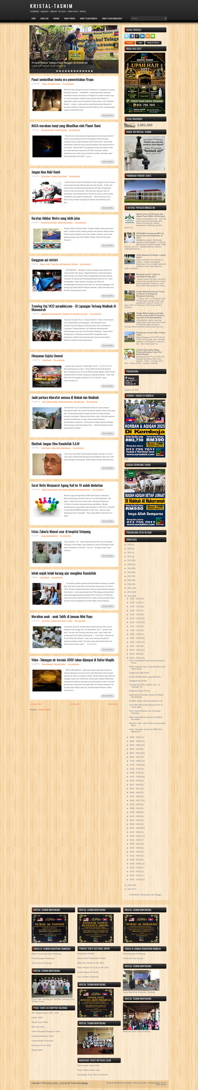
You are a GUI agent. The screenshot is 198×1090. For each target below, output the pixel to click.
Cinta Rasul (45, 176)
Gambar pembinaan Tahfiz (43, 1036)
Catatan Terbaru (36, 704)
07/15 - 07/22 (135, 769)
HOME (34, 18)
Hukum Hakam (52, 402)
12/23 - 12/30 (135, 603)
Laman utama (75, 704)
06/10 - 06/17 (135, 789)
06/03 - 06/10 (135, 792)
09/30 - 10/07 (135, 650)
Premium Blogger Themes (157, 1083)
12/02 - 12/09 (135, 614)
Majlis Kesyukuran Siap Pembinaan (46, 954)
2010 (129, 889)
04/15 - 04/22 (135, 820)
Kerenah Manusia (66, 402)
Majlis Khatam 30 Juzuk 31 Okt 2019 (92, 967)
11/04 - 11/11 (135, 630)
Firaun (44, 84)
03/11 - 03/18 (135, 840)
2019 (129, 568)
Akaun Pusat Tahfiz (40, 1022)
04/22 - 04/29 (135, 816)
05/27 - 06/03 (135, 796)
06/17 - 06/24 (135, 785)
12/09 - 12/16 (135, 611)
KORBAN (56, 18)
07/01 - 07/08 (135, 777)
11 (86, 71)
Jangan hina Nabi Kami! (45, 172)
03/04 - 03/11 (135, 844)
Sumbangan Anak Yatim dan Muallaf (92, 1075)
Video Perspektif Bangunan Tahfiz (46, 1031)
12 (89, 71)
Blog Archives (153, 43)
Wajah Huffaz (37, 1050)
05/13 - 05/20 (135, 804)
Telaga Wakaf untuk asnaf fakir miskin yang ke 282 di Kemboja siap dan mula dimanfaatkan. (150, 315)
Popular (130, 43)
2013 (129, 592)
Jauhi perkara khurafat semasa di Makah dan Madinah (65, 397)
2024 (129, 549)
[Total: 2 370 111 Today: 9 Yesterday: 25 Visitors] (131, 388)
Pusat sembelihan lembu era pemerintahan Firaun (62, 79)
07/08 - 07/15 (135, 773)
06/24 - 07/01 (135, 781)
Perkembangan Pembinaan (43, 958)
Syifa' (48, 264)
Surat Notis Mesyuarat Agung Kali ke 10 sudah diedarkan (67, 485)
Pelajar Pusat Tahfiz (59, 176)
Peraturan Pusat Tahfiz (41, 1045)
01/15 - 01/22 (135, 871)
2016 (129, 580)
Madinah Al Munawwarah (51, 314)
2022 (129, 556)
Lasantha (143, 1083)
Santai (69, 621)
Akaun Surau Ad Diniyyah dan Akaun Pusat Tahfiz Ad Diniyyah (150, 215)
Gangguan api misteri (44, 259)
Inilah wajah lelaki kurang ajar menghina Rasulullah (63, 573)
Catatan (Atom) (44, 709)
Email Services (161, 1085)
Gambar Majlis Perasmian (42, 1041)
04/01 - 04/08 (135, 828)
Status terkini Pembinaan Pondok (91, 958)
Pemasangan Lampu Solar (88, 1065)
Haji (43, 402)
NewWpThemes (120, 1083)
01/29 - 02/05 (135, 864)
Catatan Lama (113, 704)
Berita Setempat (69, 490)
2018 (129, 572)
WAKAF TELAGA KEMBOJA (88, 18)
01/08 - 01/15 (135, 875)
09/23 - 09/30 (135, 654)
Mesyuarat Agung (83, 490)
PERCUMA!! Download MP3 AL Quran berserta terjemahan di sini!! (150, 235)
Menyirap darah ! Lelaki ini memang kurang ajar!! (148, 275)
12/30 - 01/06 (135, 599)
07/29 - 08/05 (135, 761)
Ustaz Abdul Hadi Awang (61, 448)
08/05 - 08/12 (135, 757)
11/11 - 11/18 (135, 626)
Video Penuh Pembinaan (42, 963)
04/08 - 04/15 (135, 824)
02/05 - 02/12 (135, 860)
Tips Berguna (79, 402)
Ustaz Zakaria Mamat (49, 536)
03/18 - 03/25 (135, 836)
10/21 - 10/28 (135, 638)
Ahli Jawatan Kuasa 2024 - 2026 (45, 1013)
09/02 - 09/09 (135, 741)
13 (92, 71)
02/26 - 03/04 (135, 848)
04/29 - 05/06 (135, 812)
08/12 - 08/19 (135, 753)
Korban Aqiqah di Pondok (87, 972)
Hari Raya (46, 621)
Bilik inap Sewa (38, 1027)
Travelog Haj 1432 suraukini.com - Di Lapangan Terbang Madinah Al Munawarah (73, 307)
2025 (129, 545)
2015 (129, 584)
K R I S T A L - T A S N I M (51, 5)
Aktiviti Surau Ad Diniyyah (52, 490)
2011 (129, 885)
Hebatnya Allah (61, 130)
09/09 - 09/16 (135, 737)
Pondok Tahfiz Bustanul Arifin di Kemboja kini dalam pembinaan (71, 62)
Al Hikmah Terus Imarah (133, 958)
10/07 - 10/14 (135, 646)
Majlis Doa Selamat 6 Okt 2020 (90, 963)
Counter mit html (131, 390)
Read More (107, 115)
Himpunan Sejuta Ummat (47, 355)
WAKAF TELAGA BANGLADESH (112, 18)
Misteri (42, 264)
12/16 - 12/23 (135, 606)
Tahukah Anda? (54, 84)
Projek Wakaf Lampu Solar (88, 1070)
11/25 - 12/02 (135, 618)
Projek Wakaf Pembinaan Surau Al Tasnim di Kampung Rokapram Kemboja (150, 294)
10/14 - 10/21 (135, 642)
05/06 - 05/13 (135, 808)
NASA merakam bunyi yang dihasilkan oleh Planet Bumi (66, 125)
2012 (129, 596)
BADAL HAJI (44, 18)
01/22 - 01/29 (135, 868)
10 (83, 71)
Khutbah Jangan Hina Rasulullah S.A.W (55, 443)
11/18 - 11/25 (135, 622)
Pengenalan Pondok (85, 954)
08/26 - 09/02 (135, 745)
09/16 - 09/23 (135, 658)
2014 (129, 588)
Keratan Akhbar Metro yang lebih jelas (55, 218)
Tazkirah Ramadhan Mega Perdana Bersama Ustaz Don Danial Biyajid (149, 352)
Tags (140, 43)
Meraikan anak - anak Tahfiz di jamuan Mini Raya (61, 616)
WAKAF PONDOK (69, 18)
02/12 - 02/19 (135, 856)
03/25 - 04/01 (135, 832)
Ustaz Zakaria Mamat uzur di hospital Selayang (61, 531)
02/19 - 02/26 (135, 852)
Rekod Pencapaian (65, 223)
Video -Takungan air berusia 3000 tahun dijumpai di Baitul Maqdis (72, 659)
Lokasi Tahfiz (37, 1017)
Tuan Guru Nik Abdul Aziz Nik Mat (64, 264)
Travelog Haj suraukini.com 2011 (75, 314)
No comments (68, 84)
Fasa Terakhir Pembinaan (88, 977)
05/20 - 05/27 (135, 800)
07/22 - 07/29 (135, 765)
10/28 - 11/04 (135, 634)
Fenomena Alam (47, 130)
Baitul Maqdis (47, 664)
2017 (129, 576)
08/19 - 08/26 (135, 749)
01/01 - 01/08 (135, 879)
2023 (129, 553)
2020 (129, 564)
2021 (129, 560)
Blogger (158, 895)
